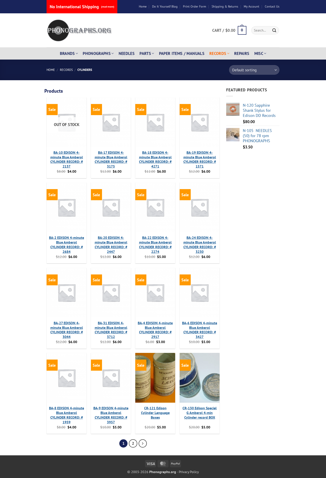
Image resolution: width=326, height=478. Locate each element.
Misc (258, 53)
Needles (127, 53)
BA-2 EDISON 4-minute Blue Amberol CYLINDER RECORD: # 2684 (66, 244)
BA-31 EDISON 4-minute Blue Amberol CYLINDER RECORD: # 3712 (111, 330)
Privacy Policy (189, 472)
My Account (251, 6)
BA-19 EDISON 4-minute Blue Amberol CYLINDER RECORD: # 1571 (199, 159)
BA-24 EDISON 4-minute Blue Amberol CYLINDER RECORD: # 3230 (199, 244)
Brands (67, 53)
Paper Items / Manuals (181, 53)
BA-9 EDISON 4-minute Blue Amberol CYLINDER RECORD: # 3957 (110, 415)
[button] (229, 30)
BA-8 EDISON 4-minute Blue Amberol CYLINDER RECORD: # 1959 (66, 415)
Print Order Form (194, 6)
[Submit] (274, 30)
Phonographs (97, 53)
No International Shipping (82, 7)
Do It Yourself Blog (165, 6)
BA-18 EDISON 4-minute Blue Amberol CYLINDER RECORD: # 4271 (155, 159)
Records (217, 53)
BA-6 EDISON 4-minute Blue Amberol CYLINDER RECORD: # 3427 (199, 330)
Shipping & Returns (225, 6)
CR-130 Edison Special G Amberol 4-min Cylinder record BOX (200, 413)
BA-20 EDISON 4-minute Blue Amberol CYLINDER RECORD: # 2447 (111, 244)
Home (143, 6)
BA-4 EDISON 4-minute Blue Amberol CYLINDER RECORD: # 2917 (155, 330)
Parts (145, 53)
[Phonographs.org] (80, 30)
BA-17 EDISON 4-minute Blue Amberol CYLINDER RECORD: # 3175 (111, 159)
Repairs (241, 53)
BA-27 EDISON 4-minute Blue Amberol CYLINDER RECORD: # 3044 (66, 330)
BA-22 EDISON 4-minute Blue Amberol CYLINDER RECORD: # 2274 (155, 244)
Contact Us (272, 6)
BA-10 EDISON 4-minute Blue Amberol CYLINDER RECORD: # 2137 (66, 159)
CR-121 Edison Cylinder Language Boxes (155, 413)
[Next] (143, 443)
